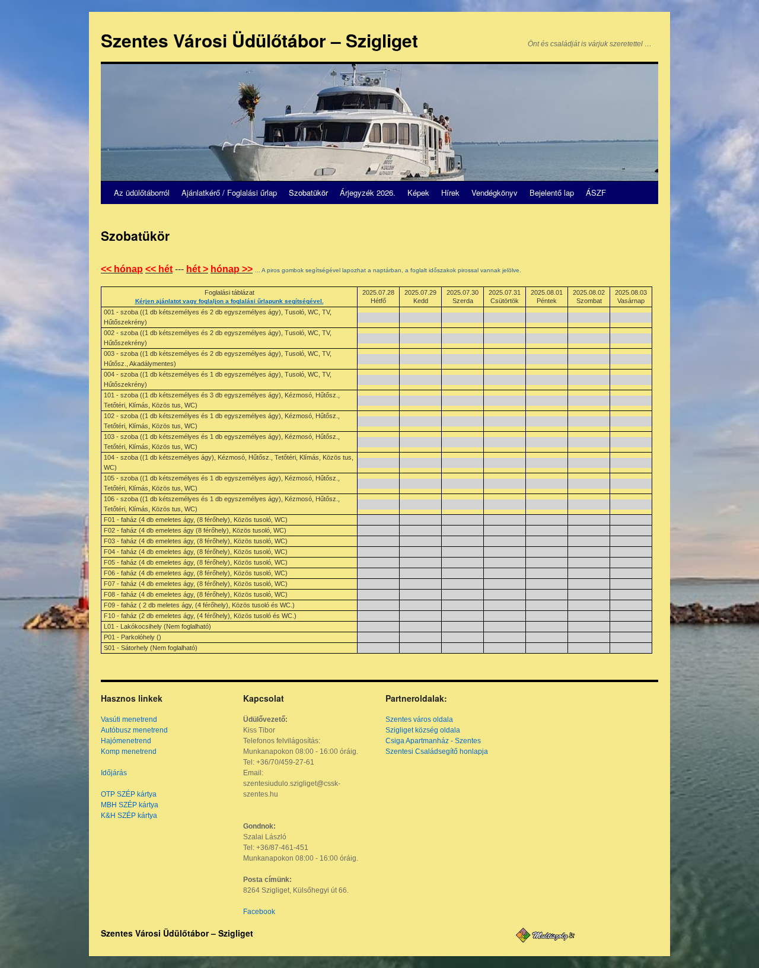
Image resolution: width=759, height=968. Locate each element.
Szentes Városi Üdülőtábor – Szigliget (259, 40)
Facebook (259, 912)
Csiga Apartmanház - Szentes (433, 741)
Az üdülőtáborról (142, 192)
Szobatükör (308, 192)
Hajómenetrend (126, 741)
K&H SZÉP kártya (129, 815)
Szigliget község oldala (422, 730)
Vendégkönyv (494, 192)
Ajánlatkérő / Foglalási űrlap (229, 192)
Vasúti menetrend (129, 719)
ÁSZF (596, 192)
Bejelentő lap (552, 192)
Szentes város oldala (419, 719)
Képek (418, 192)
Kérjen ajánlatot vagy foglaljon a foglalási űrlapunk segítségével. (229, 301)
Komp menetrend (129, 751)
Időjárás (114, 773)
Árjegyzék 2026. (368, 192)
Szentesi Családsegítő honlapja (436, 751)
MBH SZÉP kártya (129, 805)
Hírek (450, 192)
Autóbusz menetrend (134, 730)
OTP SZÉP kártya (129, 794)
